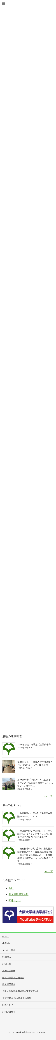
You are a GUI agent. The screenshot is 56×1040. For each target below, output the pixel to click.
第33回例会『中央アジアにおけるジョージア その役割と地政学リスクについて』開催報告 (35, 782)
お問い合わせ (8, 1011)
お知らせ (6, 963)
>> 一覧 (48, 796)
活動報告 (6, 957)
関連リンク (15, 900)
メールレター (8, 970)
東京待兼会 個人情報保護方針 (16, 998)
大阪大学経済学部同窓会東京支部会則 (20, 991)
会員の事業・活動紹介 (13, 977)
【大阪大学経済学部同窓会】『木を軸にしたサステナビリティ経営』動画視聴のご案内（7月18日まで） (34, 834)
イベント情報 (8, 950)
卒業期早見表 (8, 984)
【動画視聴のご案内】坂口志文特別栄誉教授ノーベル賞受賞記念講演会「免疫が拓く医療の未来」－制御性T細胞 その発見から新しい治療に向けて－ (35, 854)
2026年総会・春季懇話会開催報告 (34, 744)
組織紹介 (6, 943)
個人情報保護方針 (18, 894)
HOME (5, 936)
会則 (11, 888)
